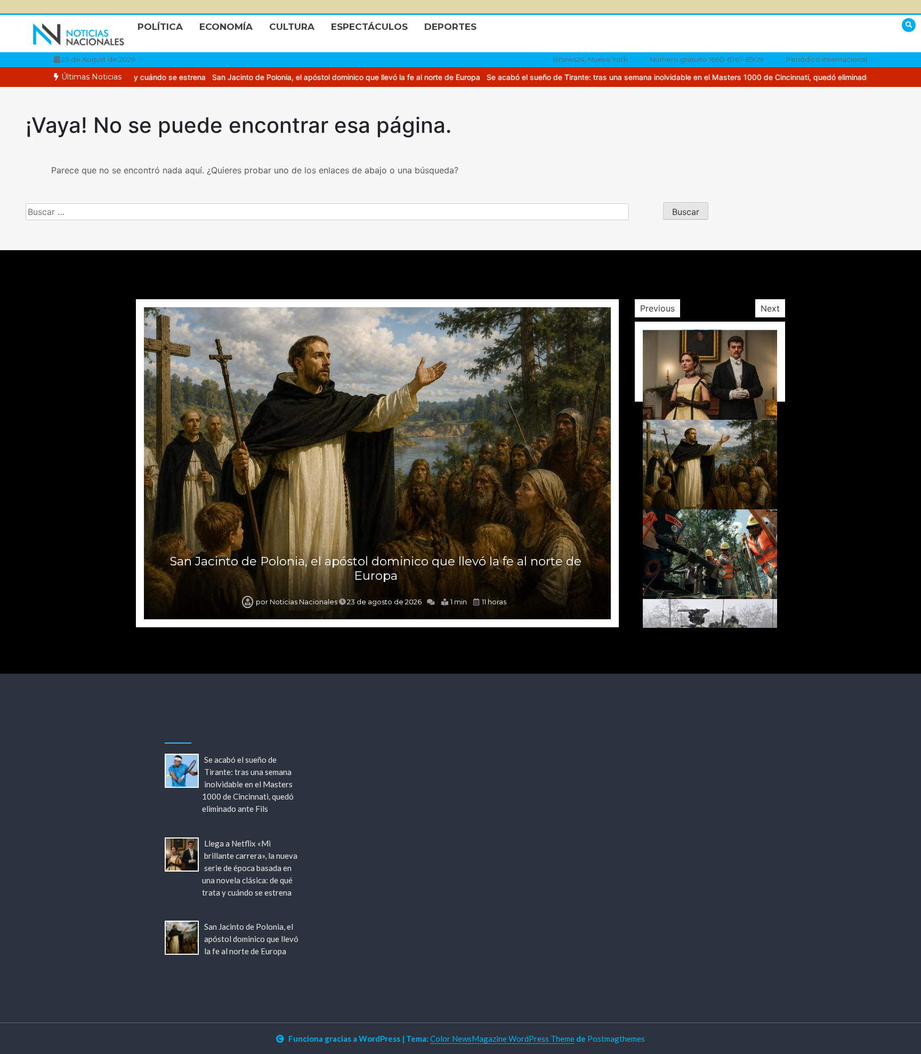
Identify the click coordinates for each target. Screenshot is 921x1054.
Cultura (291, 26)
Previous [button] (657, 308)
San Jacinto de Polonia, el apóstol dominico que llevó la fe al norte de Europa (275, 77)
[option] (275, 77)
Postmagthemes (616, 1038)
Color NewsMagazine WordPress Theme (502, 1038)
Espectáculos (369, 26)
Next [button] (770, 308)
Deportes (450, 26)
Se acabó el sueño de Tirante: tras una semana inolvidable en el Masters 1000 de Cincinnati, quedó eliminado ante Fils (623, 77)
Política (160, 26)
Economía (226, 26)
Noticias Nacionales (303, 601)
